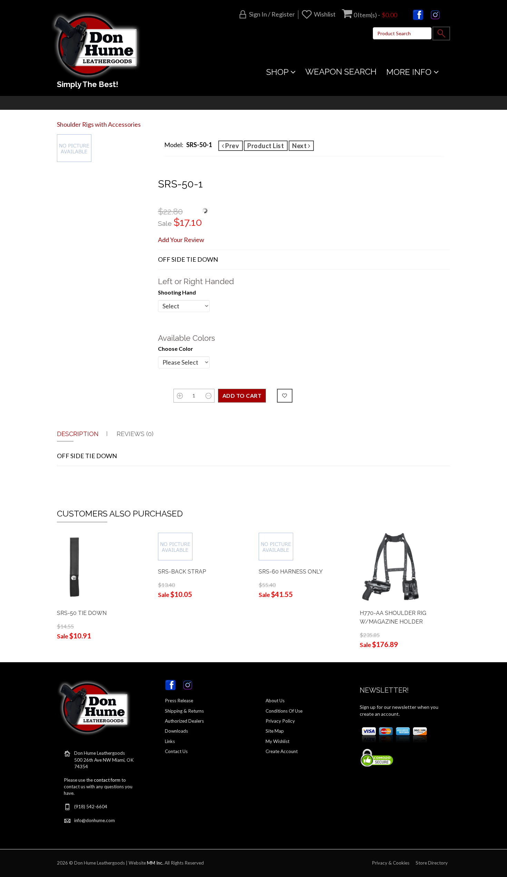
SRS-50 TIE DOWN (82, 613)
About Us (275, 700)
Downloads (176, 731)
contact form (107, 780)
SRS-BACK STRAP (182, 571)
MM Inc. (155, 863)
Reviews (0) (135, 433)
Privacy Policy (280, 721)
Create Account (282, 751)
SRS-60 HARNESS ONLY (291, 571)
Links (170, 741)
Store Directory (432, 863)
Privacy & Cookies (390, 863)
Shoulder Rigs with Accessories (99, 124)
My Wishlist (277, 741)
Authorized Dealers (184, 721)
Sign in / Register (272, 14)
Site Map (275, 731)
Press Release (179, 700)
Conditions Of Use (284, 711)
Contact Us (176, 751)
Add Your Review (181, 239)
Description (78, 433)
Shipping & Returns (184, 711)
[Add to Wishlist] (284, 396)
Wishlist (325, 14)
